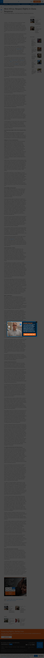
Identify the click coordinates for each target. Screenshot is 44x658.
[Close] (36, 322)
